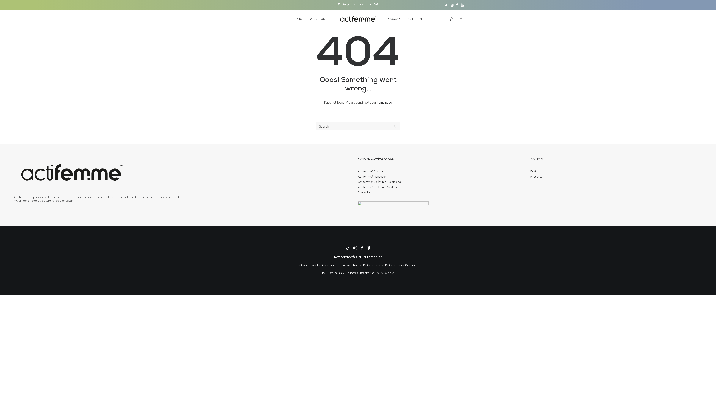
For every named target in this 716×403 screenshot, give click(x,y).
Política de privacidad (309, 265)
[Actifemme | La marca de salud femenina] (358, 19)
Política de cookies (373, 265)
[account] (454, 19)
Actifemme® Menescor (372, 176)
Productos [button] (316, 19)
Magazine (395, 19)
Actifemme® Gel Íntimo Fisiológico (379, 181)
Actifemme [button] (415, 19)
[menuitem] (446, 5)
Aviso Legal (328, 265)
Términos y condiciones (349, 265)
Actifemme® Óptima (370, 171)
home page (384, 102)
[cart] (460, 19)
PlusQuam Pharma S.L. (334, 272)
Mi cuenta (536, 176)
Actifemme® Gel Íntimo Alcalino (377, 187)
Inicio (298, 19)
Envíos (534, 171)
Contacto (364, 192)
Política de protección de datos (401, 265)
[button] (446, 5)
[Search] (358, 126)
